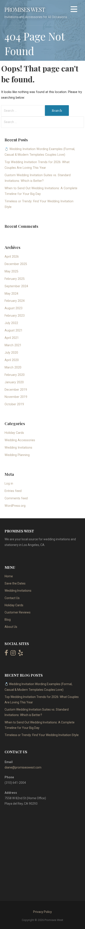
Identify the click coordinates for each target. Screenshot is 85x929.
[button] (74, 9)
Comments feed (16, 498)
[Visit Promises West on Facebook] (6, 654)
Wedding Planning (17, 455)
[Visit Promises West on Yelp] (20, 654)
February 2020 (15, 375)
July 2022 (11, 323)
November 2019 (16, 397)
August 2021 (13, 330)
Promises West (24, 9)
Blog (8, 619)
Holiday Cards (14, 433)
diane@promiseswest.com (23, 767)
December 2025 (16, 264)
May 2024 (11, 294)
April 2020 (12, 360)
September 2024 (16, 286)
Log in (9, 483)
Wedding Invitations (18, 447)
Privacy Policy (42, 912)
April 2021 (12, 338)
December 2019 (16, 390)
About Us (11, 626)
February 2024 (15, 301)
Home (9, 576)
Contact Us (12, 598)
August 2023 (13, 308)
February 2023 (15, 316)
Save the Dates (15, 583)
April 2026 (12, 256)
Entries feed (13, 491)
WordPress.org (15, 506)
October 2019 (14, 404)
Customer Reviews (18, 612)
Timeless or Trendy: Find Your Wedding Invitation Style (42, 735)
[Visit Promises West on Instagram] (13, 654)
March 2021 (13, 345)
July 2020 (11, 353)
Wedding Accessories (20, 440)
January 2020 (14, 382)
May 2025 (11, 271)
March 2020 (13, 367)
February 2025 (15, 279)
